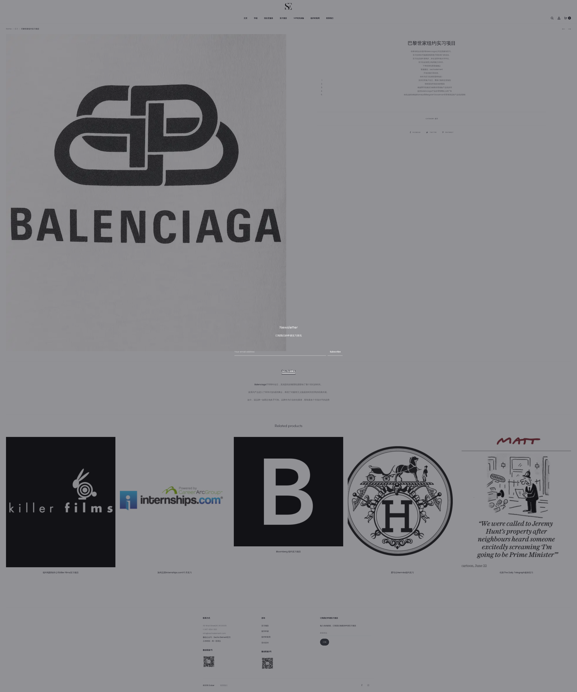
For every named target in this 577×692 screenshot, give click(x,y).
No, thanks (288, 371)
